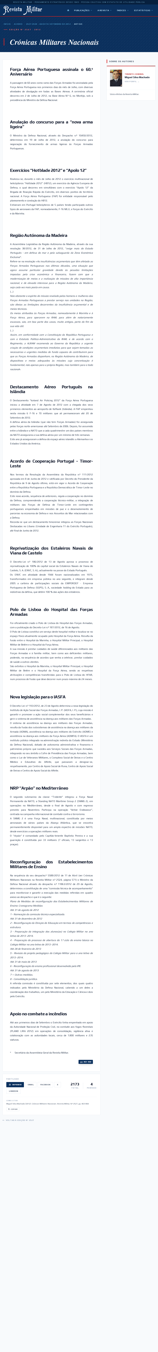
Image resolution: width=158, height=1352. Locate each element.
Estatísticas (142, 10)
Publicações (81, 10)
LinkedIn (13, 1091)
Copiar (14, 1109)
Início (7, 24)
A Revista (103, 10)
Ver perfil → (132, 81)
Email (31, 1085)
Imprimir (16, 1085)
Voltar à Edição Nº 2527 (20, 1120)
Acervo (18, 24)
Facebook (45, 1085)
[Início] (68, 10)
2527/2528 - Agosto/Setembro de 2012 (48, 24)
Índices (121, 10)
